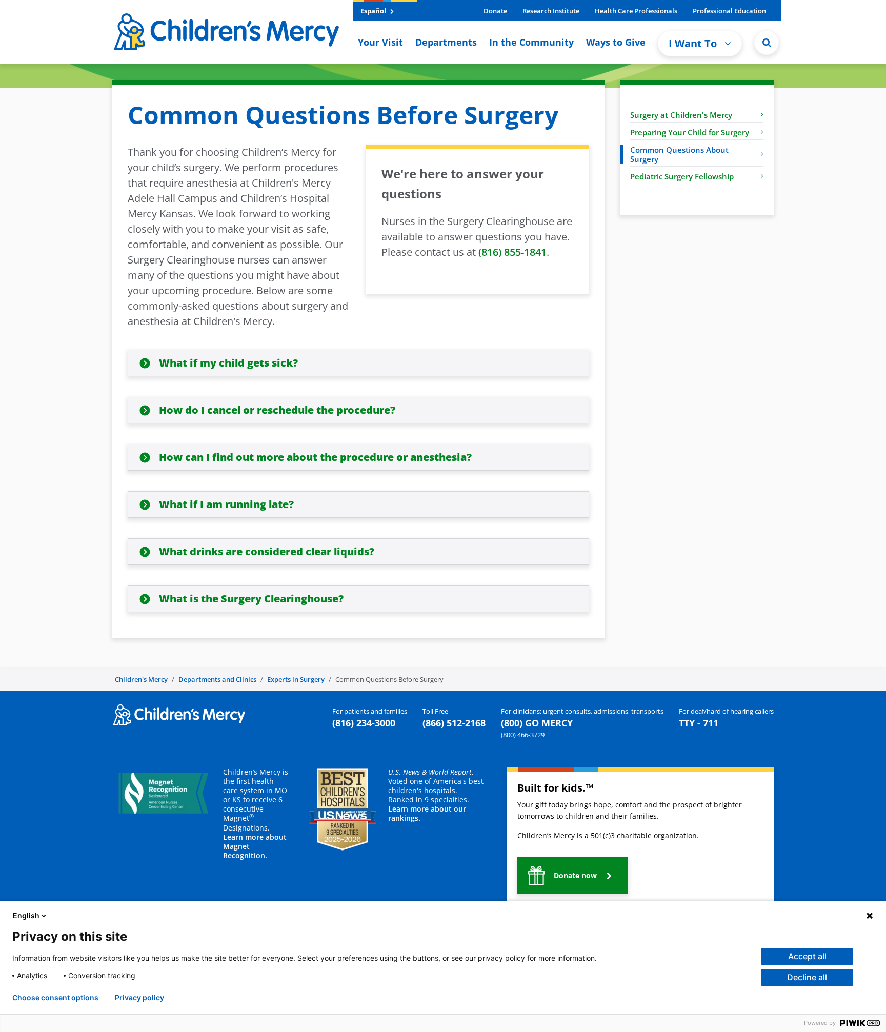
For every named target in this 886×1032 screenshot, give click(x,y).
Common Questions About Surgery (679, 154)
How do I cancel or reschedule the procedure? (277, 410)
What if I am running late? (226, 504)
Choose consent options (55, 998)
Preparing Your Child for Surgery (689, 132)
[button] (766, 42)
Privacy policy (139, 998)
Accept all (807, 956)
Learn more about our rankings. (427, 813)
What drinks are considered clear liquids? (266, 551)
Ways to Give (616, 42)
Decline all (807, 977)
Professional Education (729, 10)
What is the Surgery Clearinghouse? (251, 598)
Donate (495, 10)
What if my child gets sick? (228, 363)
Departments (446, 42)
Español (374, 10)
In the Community (531, 42)
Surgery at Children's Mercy (681, 114)
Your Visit (380, 42)
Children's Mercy (141, 679)
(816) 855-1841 (512, 252)
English (26, 915)
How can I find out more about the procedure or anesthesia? (315, 457)
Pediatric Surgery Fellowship (682, 176)
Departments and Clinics (217, 679)
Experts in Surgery (296, 679)
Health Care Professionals (636, 10)
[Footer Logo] (179, 714)
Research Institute (550, 10)
